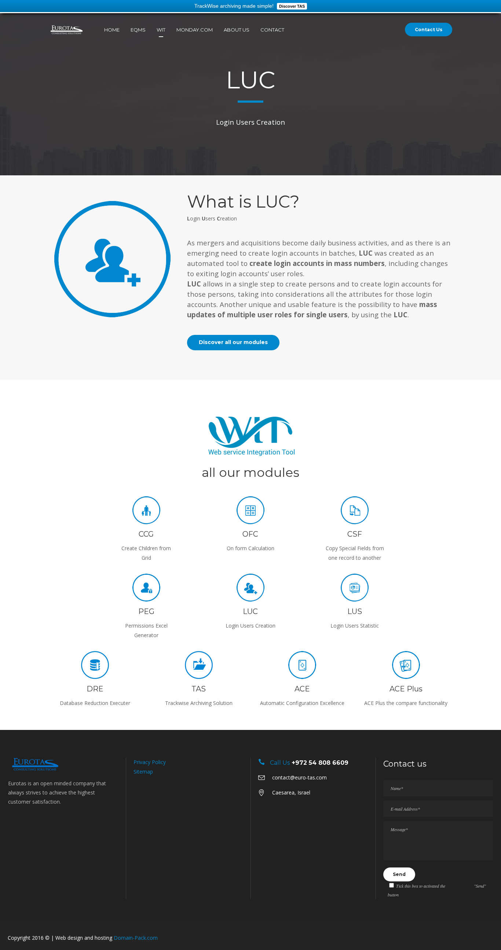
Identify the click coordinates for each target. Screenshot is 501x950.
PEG (146, 611)
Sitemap (143, 771)
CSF (354, 534)
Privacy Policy (150, 762)
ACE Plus (406, 688)
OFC (250, 534)
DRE (95, 688)
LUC (250, 611)
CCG (146, 534)
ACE (302, 688)
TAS (198, 688)
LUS (354, 611)
